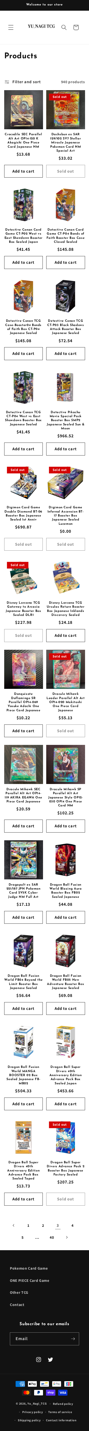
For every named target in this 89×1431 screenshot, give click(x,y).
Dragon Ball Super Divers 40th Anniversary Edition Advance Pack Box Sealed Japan (65, 1075)
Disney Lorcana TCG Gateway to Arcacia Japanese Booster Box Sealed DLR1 (23, 609)
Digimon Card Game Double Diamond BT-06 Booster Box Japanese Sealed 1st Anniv (23, 513)
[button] (11, 27)
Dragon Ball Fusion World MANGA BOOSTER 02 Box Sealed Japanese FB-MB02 (23, 1075)
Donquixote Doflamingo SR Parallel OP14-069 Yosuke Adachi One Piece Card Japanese (23, 702)
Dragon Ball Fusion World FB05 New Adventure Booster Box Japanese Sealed (65, 982)
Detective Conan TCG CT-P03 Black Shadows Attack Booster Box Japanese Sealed (65, 327)
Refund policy (63, 1404)
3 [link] (58, 1225)
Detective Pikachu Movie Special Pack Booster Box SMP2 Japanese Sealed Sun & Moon (65, 420)
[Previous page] (14, 1225)
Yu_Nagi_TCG (37, 1404)
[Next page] (66, 1237)
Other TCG (19, 1292)
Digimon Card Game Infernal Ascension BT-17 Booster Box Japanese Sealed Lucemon (65, 515)
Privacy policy (32, 1412)
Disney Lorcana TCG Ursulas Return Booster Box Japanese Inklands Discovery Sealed (66, 609)
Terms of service (60, 1412)
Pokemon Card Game (29, 1268)
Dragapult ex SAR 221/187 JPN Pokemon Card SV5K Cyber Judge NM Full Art (23, 891)
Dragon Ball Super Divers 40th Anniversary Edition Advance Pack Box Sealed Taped (23, 1170)
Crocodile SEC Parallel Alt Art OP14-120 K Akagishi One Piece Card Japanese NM (23, 140)
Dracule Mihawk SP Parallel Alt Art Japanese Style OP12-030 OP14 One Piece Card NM (65, 797)
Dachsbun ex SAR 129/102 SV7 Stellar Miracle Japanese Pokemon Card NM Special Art (65, 142)
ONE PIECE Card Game (29, 1280)
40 (52, 1237)
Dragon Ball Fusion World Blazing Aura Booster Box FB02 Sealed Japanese (65, 891)
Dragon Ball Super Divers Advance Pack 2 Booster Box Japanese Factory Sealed (65, 1168)
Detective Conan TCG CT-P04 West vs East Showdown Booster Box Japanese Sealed (23, 418)
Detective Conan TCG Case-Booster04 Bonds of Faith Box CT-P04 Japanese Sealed (23, 327)
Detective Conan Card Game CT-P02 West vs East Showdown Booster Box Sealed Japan (23, 236)
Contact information (61, 1420)
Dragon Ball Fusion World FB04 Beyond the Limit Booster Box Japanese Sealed (23, 982)
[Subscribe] (73, 1338)
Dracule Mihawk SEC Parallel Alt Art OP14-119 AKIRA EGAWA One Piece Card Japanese (23, 795)
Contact (17, 1304)
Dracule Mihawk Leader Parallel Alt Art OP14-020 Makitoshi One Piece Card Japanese (65, 702)
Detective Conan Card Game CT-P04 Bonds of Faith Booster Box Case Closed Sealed (65, 236)
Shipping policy (29, 1420)
